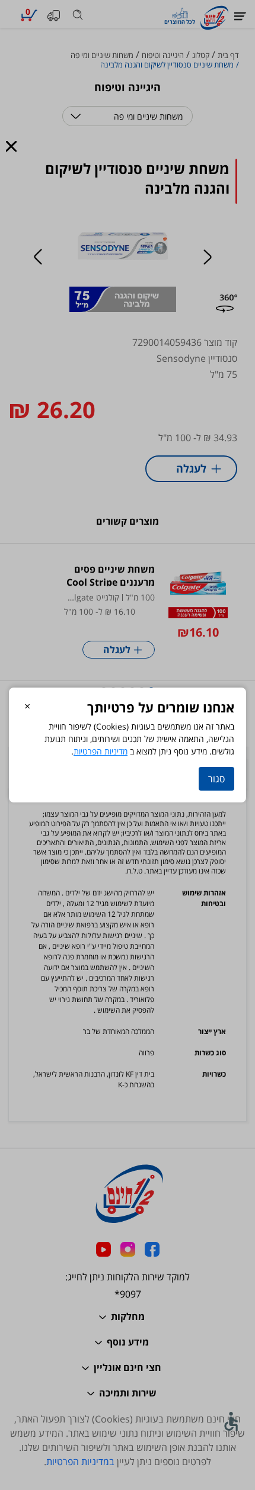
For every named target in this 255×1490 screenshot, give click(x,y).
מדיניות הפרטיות (101, 751)
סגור (216, 778)
